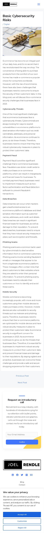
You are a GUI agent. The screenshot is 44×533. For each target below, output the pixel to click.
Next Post (22, 382)
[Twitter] (22, 475)
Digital (7, 24)
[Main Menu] (39, 4)
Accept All (22, 514)
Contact (22, 485)
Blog (22, 482)
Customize (22, 521)
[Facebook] (17, 475)
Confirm (22, 442)
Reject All (22, 528)
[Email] (31, 475)
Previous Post (22, 376)
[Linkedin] (13, 475)
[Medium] (27, 475)
